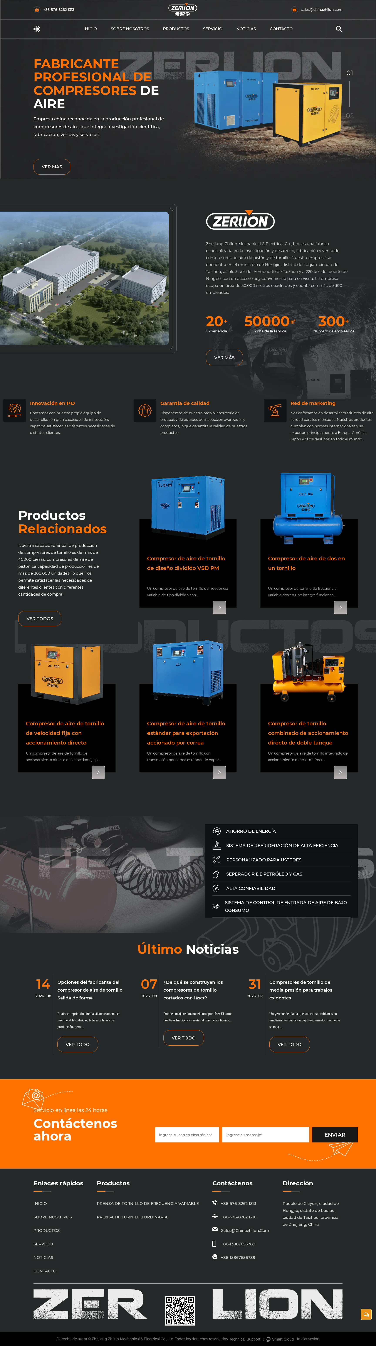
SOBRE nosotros (130, 29)
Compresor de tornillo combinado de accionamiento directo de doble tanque (308, 733)
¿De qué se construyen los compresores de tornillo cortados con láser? (193, 990)
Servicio (212, 29)
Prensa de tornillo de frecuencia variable (184, 37)
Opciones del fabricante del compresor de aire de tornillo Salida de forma (90, 990)
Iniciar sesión (308, 1339)
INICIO (90, 29)
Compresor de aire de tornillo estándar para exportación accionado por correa (186, 733)
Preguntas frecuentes (124, 37)
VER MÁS (224, 357)
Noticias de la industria (251, 36)
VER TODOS (40, 618)
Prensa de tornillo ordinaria (181, 36)
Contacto (281, 29)
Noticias (246, 29)
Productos (176, 29)
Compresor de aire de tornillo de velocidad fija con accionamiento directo (65, 733)
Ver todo (78, 1044)
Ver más (52, 166)
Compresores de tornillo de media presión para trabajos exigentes (300, 990)
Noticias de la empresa (252, 37)
